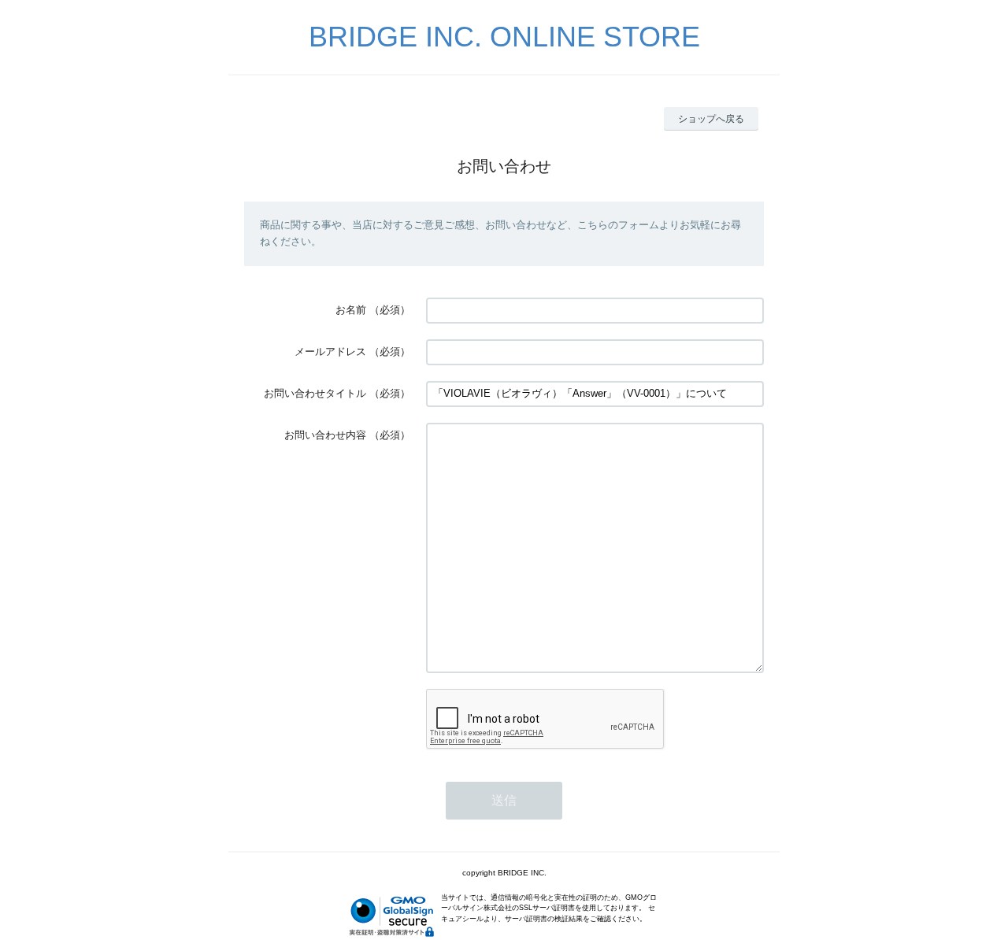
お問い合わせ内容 (325, 435)
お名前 (350, 310)
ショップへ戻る (711, 118)
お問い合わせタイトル (315, 393)
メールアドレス (330, 351)
